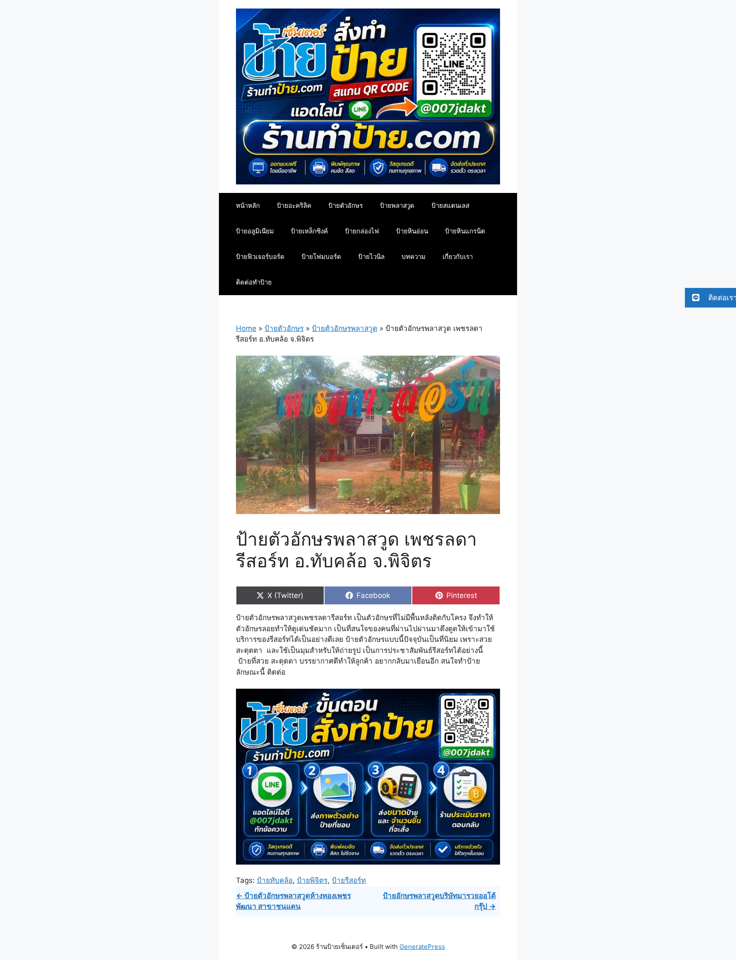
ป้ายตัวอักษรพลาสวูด (344, 328)
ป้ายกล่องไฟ (362, 231)
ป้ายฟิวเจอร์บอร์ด (260, 257)
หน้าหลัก (248, 205)
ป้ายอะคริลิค (294, 205)
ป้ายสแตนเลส (450, 205)
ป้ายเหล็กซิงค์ (309, 231)
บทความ (414, 257)
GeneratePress (422, 947)
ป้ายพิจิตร (312, 880)
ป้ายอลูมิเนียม (255, 231)
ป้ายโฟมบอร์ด (321, 257)
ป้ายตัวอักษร (345, 205)
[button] (710, 298)
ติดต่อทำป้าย (254, 282)
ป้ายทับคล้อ (275, 880)
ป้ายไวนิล (371, 257)
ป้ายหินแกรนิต (465, 231)
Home (246, 328)
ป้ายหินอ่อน (412, 231)
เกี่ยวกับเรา (458, 257)
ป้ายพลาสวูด (397, 205)
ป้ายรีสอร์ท (349, 880)
